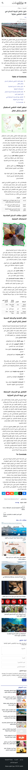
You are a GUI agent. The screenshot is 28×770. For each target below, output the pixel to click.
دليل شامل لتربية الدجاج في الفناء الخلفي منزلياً (15, 13)
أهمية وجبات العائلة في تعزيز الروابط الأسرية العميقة (9, 730)
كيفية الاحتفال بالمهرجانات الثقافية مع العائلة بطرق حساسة (10, 692)
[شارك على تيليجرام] (3, 493)
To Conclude (19, 102)
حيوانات (19, 8)
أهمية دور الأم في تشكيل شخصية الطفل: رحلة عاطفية (9, 742)
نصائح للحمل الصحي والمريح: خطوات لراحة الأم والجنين (9, 717)
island (16, 502)
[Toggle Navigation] (25, 3)
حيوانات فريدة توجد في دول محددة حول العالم (14, 596)
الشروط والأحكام (14, 762)
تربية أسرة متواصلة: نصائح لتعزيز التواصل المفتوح (10, 749)
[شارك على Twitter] (20, 493)
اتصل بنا (16, 760)
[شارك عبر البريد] (7, 493)
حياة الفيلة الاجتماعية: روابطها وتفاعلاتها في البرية (14, 578)
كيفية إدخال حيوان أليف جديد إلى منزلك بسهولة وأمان (16, 558)
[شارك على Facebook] (24, 493)
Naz (25, 17)
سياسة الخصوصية (9, 760)
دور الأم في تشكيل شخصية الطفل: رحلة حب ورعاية (9, 698)
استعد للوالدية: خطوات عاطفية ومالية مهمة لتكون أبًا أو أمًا (9, 710)
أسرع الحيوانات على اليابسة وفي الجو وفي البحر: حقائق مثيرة (15, 615)
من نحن (21, 760)
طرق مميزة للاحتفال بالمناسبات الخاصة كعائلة (9, 723)
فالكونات (21, 766)
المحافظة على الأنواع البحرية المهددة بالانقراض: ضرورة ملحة (16, 634)
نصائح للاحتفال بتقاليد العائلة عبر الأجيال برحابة (9, 704)
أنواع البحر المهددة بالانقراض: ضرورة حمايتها (12, 514)
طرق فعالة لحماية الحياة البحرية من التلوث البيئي (15, 539)
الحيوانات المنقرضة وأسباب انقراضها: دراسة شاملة (14, 507)
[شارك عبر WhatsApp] (16, 493)
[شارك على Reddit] (11, 493)
